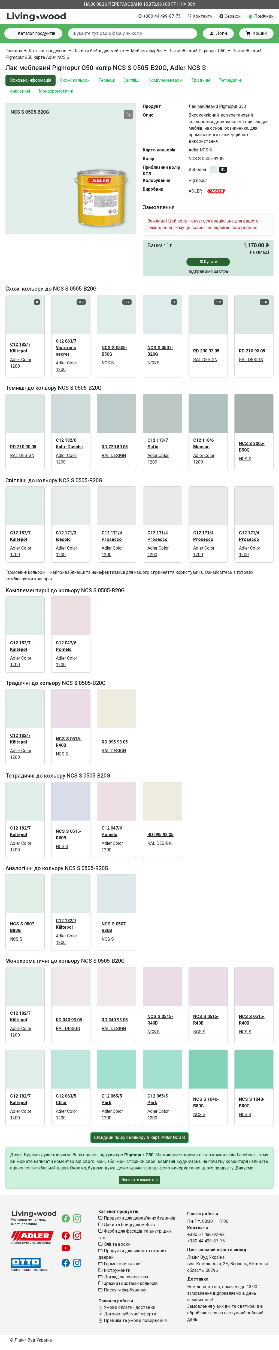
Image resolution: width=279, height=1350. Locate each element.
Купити (210, 262)
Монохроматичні (56, 91)
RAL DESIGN (205, 359)
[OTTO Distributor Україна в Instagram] (77, 1264)
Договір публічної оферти (129, 1314)
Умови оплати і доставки (129, 1307)
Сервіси (232, 16)
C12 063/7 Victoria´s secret (66, 348)
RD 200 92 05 (206, 351)
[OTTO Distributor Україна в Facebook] (66, 1264)
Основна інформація (30, 80)
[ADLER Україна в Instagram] (77, 1237)
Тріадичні (200, 80)
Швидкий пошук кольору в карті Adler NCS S (139, 1137)
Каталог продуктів (37, 33)
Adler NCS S (200, 150)
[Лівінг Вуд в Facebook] (66, 1220)
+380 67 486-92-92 (206, 1234)
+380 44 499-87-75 (161, 16)
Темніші (106, 80)
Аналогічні (20, 91)
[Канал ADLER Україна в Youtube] (65, 1249)
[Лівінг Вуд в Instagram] (77, 1220)
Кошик (260, 33)
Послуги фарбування (124, 1290)
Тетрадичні (230, 80)
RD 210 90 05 (252, 351)
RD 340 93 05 (69, 1019)
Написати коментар (140, 1180)
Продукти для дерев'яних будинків (139, 1218)
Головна (13, 50)
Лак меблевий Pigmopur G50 (197, 50)
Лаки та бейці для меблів (98, 50)
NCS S (108, 362)
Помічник (263, 16)
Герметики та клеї (122, 1263)
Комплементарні (165, 80)
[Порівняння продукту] (128, 114)
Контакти (202, 16)
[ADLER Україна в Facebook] (66, 1237)
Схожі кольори (75, 80)
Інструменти (116, 1270)
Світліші (131, 80)
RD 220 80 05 (115, 446)
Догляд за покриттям (125, 1276)
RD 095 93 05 (115, 742)
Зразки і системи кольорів (130, 1283)
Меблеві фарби (146, 50)
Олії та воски (117, 1244)
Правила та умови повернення (135, 1320)
